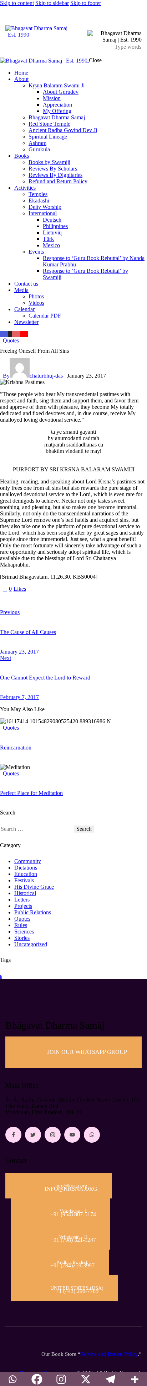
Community (27, 861)
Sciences (24, 931)
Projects (23, 906)
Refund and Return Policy (109, 1354)
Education (25, 874)
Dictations (25, 868)
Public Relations (32, 912)
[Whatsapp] (92, 1135)
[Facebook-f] (13, 1135)
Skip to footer (85, 3)
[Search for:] (37, 829)
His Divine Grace (34, 887)
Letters (22, 900)
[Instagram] (53, 1135)
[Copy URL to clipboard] (68, 600)
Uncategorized (30, 944)
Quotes (11, 340)
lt (1, 977)
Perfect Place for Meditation (31, 793)
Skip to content (17, 3)
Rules (20, 925)
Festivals (24, 880)
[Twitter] (33, 1135)
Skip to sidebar (52, 3)
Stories (22, 938)
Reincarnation (15, 748)
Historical (25, 893)
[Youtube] (72, 1135)
